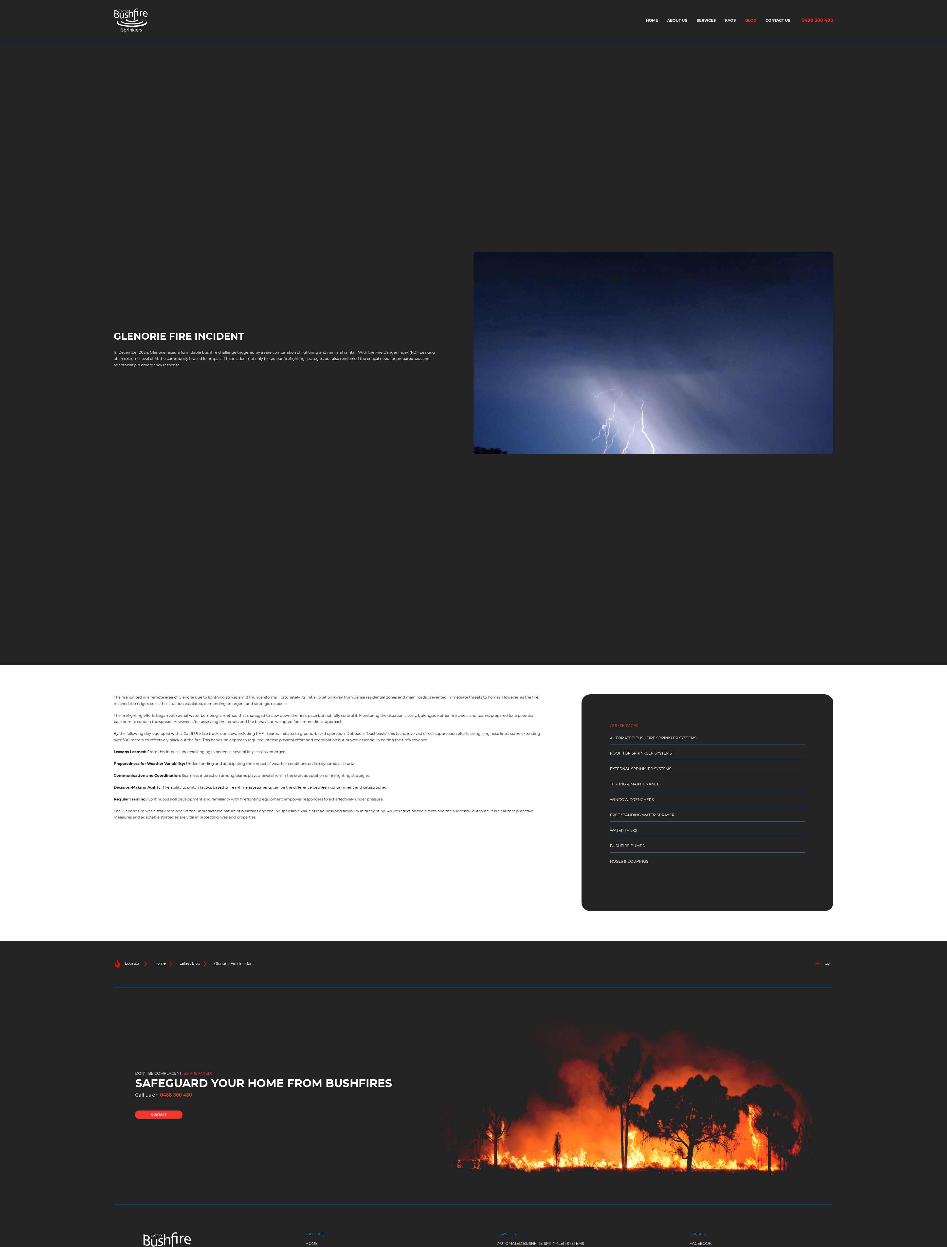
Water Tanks (623, 831)
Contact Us (777, 20)
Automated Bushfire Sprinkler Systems (653, 738)
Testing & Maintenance (634, 784)
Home (652, 20)
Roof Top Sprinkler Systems (641, 753)
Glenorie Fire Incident (234, 964)
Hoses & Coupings (629, 861)
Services (706, 20)
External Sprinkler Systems (640, 769)
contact (158, 1114)
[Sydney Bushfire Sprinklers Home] (131, 20)
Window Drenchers (632, 800)
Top (826, 964)
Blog (750, 20)
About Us (677, 20)
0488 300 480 (817, 20)
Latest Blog (190, 964)
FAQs (730, 20)
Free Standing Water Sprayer (642, 815)
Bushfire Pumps (627, 846)
